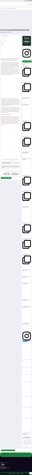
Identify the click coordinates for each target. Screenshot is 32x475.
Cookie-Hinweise (26, 472)
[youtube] (31, 1)
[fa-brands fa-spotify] (29, 1)
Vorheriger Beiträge (7, 172)
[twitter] (3, 40)
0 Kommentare (3, 32)
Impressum (18, 472)
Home (3, 472)
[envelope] (3, 42)
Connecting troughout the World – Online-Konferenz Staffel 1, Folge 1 (6, 174)
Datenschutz (13, 472)
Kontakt (22, 472)
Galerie (6, 472)
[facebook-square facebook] (27, 1)
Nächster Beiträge (13, 172)
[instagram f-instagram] (25, 1)
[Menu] (29, 4)
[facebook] (3, 38)
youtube (16, 455)
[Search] (31, 4)
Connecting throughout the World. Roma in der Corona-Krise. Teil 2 (15, 174)
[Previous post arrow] (1, 173)
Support (10, 472)
